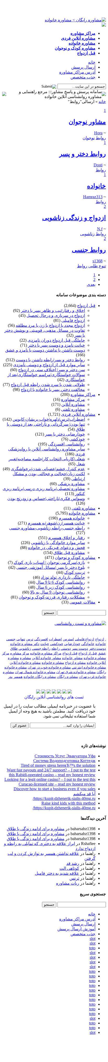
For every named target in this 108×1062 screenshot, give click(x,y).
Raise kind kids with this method (68, 803)
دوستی (66, 648)
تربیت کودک (74, 572)
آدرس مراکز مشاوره (77, 72)
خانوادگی (87, 644)
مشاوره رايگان (67, 677)
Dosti (98, 165)
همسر (18, 677)
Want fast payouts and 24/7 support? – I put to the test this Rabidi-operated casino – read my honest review (51, 772)
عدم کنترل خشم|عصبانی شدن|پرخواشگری (48, 469)
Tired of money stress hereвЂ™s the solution (58, 765)
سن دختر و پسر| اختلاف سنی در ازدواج (51, 369)
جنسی (10, 639)
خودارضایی (72, 644)
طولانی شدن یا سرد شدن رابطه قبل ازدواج (48, 384)
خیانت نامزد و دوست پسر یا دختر (56, 345)
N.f (99, 229)
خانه (91, 62)
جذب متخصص (83, 77)
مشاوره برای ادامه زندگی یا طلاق (35, 828)
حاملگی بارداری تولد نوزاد (63, 577)
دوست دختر (97, 648)
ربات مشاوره (67, 883)
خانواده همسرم (72, 518)
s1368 (97, 261)
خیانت (44, 644)
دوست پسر (80, 648)
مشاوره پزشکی (71, 483)
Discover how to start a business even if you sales (54, 789)
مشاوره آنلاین (73, 404)
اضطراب (55, 639)
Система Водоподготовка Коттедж (64, 760)
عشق (102, 653)
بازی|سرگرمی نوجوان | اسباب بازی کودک (49, 562)
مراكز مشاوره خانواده (45, 653)
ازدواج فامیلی (73, 320)
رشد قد (72, 863)
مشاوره (25, 658)
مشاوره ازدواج (75, 663)
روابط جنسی (89, 249)
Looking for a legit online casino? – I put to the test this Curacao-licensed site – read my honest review (49, 781)
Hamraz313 (92, 197)
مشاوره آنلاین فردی (78, 414)
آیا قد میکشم (84, 794)
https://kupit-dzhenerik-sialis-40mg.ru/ (64, 798)
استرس (68, 639)
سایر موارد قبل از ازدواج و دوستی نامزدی (49, 365)
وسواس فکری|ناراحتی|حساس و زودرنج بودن (46, 498)
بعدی (91, 284)
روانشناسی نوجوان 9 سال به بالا (57, 592)
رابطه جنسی (41, 648)
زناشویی (25, 648)
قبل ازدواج (86, 305)
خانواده (96, 186)
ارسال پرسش (83, 67)
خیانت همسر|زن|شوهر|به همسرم (56, 523)
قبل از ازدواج (87, 653)
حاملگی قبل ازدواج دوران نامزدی (56, 340)
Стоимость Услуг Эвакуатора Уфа (65, 756)
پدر (10, 677)
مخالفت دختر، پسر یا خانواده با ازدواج (53, 389)
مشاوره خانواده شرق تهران (76, 672)
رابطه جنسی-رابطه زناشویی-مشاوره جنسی (47, 528)
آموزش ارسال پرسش (76, 929)
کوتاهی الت (69, 868)
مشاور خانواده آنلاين (46, 658)
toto (92, 948)
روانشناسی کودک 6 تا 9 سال (60, 582)
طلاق (14, 648)
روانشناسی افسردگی (66, 444)
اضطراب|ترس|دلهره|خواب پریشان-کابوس (49, 419)
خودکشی (77, 439)
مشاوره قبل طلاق (69, 552)
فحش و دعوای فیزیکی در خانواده (56, 547)
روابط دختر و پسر (82, 153)
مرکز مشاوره (73, 399)
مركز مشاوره (19, 653)
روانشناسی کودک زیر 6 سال (60, 587)
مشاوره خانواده (82, 513)
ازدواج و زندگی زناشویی (74, 217)
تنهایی (21, 639)
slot (92, 938)
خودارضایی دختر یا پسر (65, 434)
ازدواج (99, 639)
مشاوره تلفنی (73, 409)
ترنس (74, 878)
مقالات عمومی (82, 602)
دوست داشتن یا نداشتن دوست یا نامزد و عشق (45, 350)
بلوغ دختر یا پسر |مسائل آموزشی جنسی (50, 567)
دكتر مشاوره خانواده (24, 644)
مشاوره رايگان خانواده (40, 677)
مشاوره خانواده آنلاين (25, 663)
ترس (29, 639)
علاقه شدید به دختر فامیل (57, 873)
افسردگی (41, 639)
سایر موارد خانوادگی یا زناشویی (58, 542)
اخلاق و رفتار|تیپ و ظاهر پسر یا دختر (53, 310)
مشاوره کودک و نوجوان (75, 557)
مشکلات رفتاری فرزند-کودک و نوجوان (52, 597)
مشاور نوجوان (87, 121)
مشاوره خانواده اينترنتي (89, 667)
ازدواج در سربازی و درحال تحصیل (55, 315)
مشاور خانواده (72, 658)
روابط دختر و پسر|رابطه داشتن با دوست (50, 360)
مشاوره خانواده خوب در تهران (49, 667)
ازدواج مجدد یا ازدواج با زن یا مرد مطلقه (50, 325)
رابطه (55, 648)
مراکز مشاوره (83, 394)
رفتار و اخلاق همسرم (66, 537)
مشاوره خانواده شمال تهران (35, 672)
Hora (98, 133)
